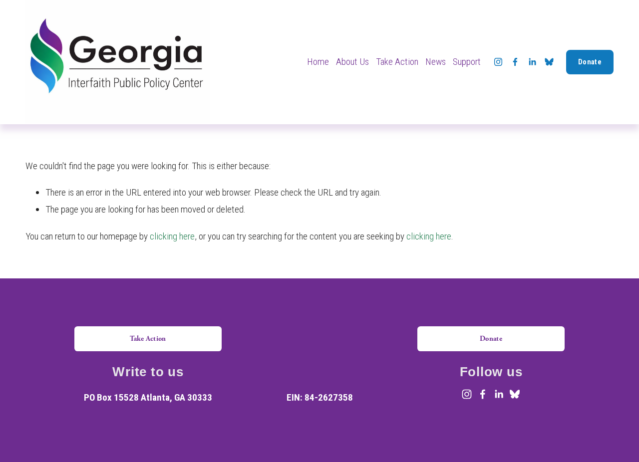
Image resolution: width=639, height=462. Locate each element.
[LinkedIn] (532, 62)
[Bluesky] (549, 62)
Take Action (148, 338)
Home (318, 61)
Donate (590, 62)
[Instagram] (498, 62)
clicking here (172, 236)
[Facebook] (515, 62)
